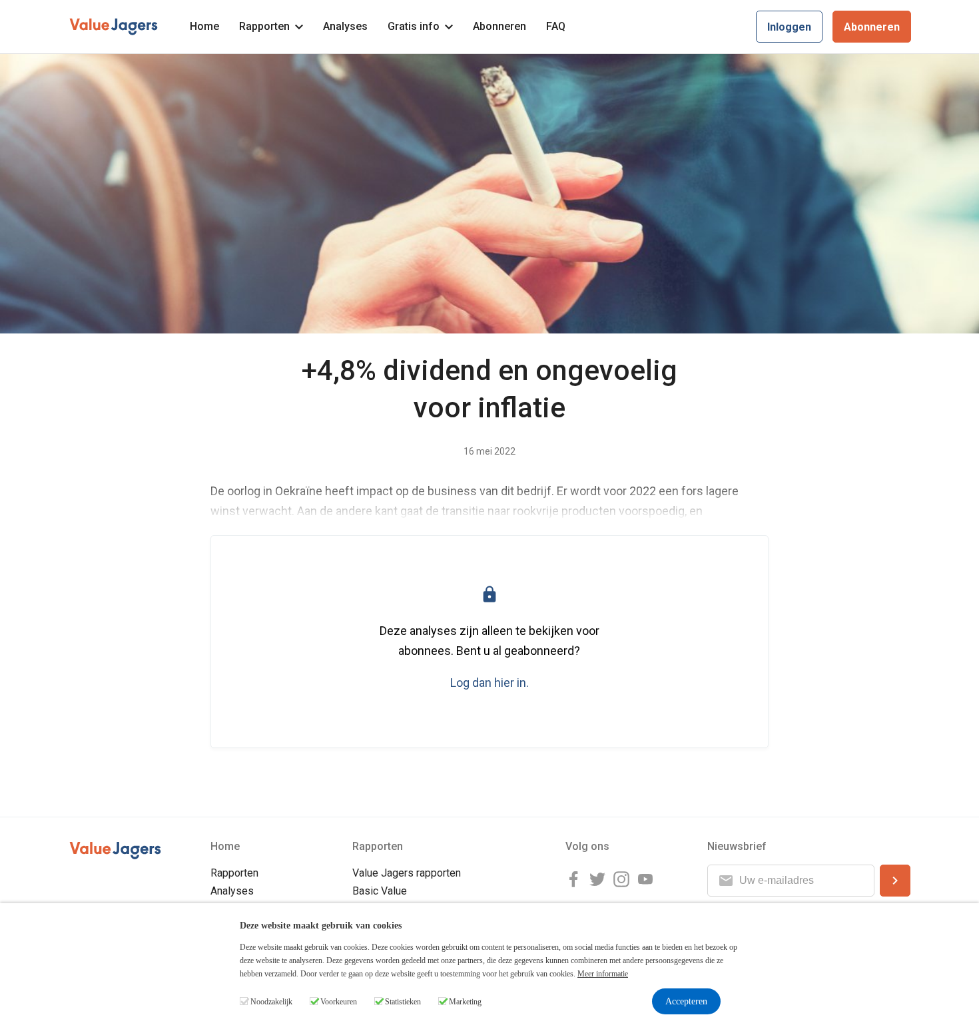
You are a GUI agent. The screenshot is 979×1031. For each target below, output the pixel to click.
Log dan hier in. (489, 683)
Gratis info (414, 26)
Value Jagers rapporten (406, 873)
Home (204, 26)
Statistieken (403, 1001)
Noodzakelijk (271, 1001)
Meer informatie (602, 973)
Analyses (345, 26)
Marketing (465, 1001)
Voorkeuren (338, 1001)
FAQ (555, 26)
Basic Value (379, 891)
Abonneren (499, 26)
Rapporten (264, 26)
